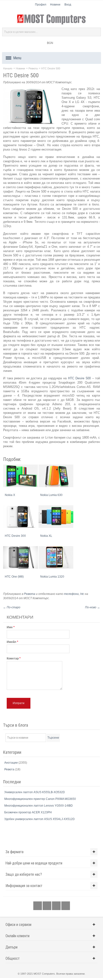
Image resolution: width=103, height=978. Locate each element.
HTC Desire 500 (79, 378)
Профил (40, 4)
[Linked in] (56, 906)
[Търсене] (96, 32)
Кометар (13, 658)
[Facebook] (38, 906)
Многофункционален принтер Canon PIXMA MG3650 (40, 799)
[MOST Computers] (51, 19)
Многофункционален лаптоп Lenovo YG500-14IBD (38, 805)
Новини (55, 4)
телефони (71, 594)
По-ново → (92, 607)
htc (82, 594)
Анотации (11, 762)
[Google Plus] (47, 906)
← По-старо (11, 607)
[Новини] (65, 906)
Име (10, 627)
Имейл (11, 642)
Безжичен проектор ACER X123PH (28, 812)
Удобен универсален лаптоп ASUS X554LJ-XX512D (39, 819)
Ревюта (33, 68)
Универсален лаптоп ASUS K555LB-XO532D (34, 792)
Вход (67, 4)
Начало (7, 68)
